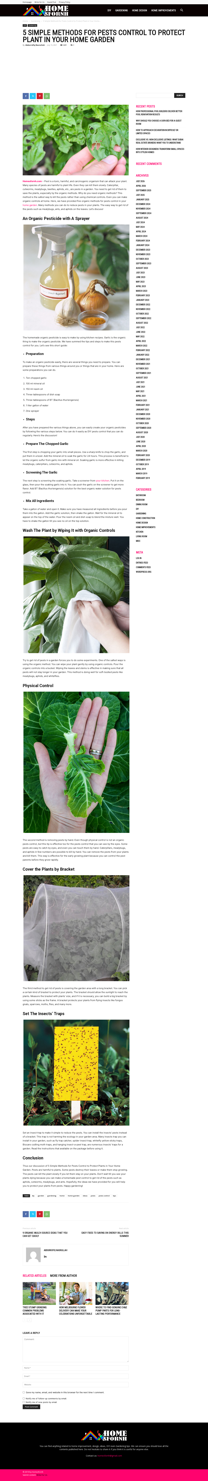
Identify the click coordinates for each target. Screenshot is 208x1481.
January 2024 (142, 245)
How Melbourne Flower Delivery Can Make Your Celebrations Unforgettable (75, 1310)
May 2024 (140, 227)
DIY (109, 10)
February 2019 (143, 478)
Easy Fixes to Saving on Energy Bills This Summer (105, 1234)
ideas (85, 1196)
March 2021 (141, 400)
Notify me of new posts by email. (41, 1402)
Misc (138, 541)
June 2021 (140, 387)
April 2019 (141, 469)
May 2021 (140, 391)
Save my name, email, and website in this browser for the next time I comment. (65, 1392)
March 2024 (141, 236)
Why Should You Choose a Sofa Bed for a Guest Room (159, 122)
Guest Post (51, 2)
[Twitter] (33, 96)
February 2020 (143, 455)
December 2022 (143, 304)
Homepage (27, 2)
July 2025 (140, 195)
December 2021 (143, 359)
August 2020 (142, 432)
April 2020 (141, 446)
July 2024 (140, 222)
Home (25, 21)
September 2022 (143, 318)
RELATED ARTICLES (34, 1275)
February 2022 (143, 350)
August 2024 (142, 218)
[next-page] (29, 1320)
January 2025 (142, 199)
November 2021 (143, 364)
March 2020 (141, 450)
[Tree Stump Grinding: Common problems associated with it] (39, 1293)
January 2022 (142, 355)
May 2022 (140, 336)
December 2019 (143, 460)
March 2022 (141, 345)
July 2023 (140, 272)
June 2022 (140, 332)
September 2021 (143, 373)
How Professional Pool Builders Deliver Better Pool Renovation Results (159, 113)
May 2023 (140, 282)
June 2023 (140, 277)
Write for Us (39, 2)
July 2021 (140, 382)
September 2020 (143, 428)
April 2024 (141, 231)
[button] (181, 10)
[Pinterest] (40, 96)
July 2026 (140, 181)
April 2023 (141, 286)
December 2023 (143, 250)
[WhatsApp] (47, 96)
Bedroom (140, 500)
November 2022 (143, 309)
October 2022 (142, 313)
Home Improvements (163, 10)
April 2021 (141, 396)
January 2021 (142, 409)
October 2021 (142, 368)
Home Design (139, 10)
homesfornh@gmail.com (110, 1455)
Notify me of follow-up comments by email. (46, 1398)
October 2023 (142, 259)
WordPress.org (143, 572)
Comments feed (143, 567)
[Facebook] (26, 96)
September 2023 (143, 263)
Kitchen (139, 532)
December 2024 (143, 204)
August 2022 (142, 323)
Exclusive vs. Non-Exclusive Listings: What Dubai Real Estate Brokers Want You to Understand (159, 141)
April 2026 (141, 186)
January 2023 (142, 300)
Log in (138, 558)
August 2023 (142, 268)
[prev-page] (24, 1320)
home (62, 1196)
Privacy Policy (64, 2)
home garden (30, 205)
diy (33, 1196)
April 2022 (141, 341)
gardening (51, 1196)
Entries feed (142, 563)
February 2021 (143, 405)
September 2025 (143, 190)
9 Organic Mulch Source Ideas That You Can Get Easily (45, 1234)
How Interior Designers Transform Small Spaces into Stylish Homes (160, 150)
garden (41, 1196)
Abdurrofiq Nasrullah (35, 45)
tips (114, 1196)
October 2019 (142, 464)
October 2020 (142, 423)
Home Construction (145, 518)
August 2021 (142, 377)
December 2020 (143, 414)
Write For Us (42, 1475)
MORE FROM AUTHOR (63, 1275)
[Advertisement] (104, 70)
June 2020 (140, 441)
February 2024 (143, 240)
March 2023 (141, 291)
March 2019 (141, 473)
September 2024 (143, 213)
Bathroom (141, 495)
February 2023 (143, 295)
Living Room (141, 536)
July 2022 (140, 327)
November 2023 (143, 254)
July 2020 (140, 437)
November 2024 (143, 208)
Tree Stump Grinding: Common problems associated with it (35, 1310)
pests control (104, 1196)
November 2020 (143, 419)
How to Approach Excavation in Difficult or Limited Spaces (157, 132)
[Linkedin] (46, 1256)
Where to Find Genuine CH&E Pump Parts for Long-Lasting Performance (111, 1310)
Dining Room (141, 504)
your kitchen (102, 480)
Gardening (121, 10)
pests (93, 1196)
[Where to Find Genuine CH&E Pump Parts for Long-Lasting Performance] (112, 1293)
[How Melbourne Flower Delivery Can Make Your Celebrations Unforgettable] (75, 1293)
